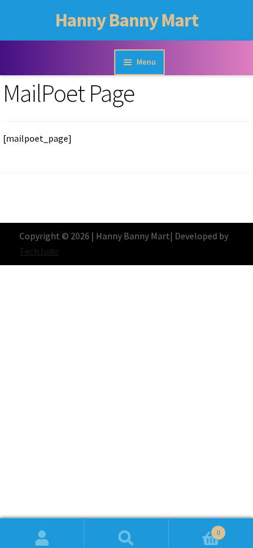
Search (126, 533)
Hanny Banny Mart (126, 20)
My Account (42, 533)
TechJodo (39, 251)
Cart (195, 528)
